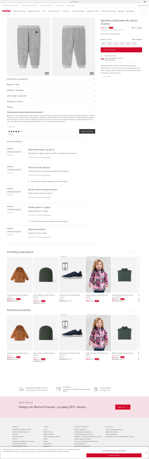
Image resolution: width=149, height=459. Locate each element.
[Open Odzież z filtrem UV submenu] (60, 11)
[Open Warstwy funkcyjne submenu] (84, 11)
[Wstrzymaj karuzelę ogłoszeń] (145, 1)
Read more (12, 127)
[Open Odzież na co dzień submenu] (99, 11)
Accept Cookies (114, 455)
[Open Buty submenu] (45, 11)
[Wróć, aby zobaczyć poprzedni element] (10, 45)
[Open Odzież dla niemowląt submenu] (116, 11)
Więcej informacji (110, 60)
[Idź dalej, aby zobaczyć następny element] (92, 45)
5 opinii (139, 28)
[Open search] (142, 11)
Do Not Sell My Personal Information (114, 450)
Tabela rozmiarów (137, 39)
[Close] (146, 453)
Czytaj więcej (107, 76)
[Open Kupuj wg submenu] (124, 11)
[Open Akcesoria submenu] (69, 11)
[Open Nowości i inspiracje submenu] (26, 11)
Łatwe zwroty (74, 1)
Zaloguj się (144, 5)
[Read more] (51, 123)
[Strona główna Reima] (6, 11)
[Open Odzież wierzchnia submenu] (40, 11)
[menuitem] (27, 429)
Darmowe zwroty (110, 56)
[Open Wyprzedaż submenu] (134, 11)
